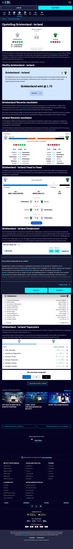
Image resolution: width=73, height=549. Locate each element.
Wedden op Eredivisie (8, 471)
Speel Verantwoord (29, 493)
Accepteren (59, 290)
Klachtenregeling (29, 495)
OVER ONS (46, 502)
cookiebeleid (28, 270)
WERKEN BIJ (66, 502)
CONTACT (6, 502)
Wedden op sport (7, 466)
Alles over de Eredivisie (8, 498)
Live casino (50, 471)
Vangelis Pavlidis (25, 107)
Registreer (55, 8)
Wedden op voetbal (7, 468)
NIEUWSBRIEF (26, 502)
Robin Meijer (38, 440)
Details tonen (63, 284)
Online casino (51, 466)
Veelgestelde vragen (30, 498)
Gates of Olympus (29, 468)
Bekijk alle (67, 390)
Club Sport (6, 487)
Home (4, 19)
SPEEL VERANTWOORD (47, 457)
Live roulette (50, 473)
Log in (18, 8)
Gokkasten (50, 478)
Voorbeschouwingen (14, 19)
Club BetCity (6, 485)
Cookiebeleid (32, 537)
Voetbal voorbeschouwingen (9, 493)
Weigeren (36, 290)
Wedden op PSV (7, 476)
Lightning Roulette (29, 473)
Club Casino (6, 490)
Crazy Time (28, 471)
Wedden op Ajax (7, 473)
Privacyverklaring (40, 537)
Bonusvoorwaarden (30, 490)
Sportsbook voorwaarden (31, 487)
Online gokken (51, 468)
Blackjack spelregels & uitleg (9, 495)
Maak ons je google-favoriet (38, 383)
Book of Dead (28, 478)
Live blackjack (51, 476)
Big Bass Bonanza (29, 476)
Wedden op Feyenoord (8, 478)
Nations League (56, 53)
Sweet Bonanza (29, 466)
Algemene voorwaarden (30, 485)
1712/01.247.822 (25, 535)
